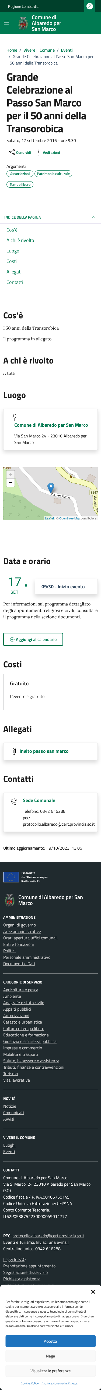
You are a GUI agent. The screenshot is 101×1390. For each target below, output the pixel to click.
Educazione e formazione (26, 1035)
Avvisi (8, 1119)
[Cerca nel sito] (86, 23)
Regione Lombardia (23, 6)
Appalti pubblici (17, 1009)
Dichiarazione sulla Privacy (59, 1383)
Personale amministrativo (26, 957)
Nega (50, 1356)
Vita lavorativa (16, 1080)
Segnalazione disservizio (25, 1272)
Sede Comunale (39, 800)
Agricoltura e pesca (20, 989)
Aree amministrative (22, 931)
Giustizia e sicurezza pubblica (30, 1041)
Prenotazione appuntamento (29, 1266)
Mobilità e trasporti (20, 1054)
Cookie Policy (30, 1383)
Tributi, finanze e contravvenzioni (33, 1067)
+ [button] (10, 474)
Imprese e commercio (22, 1048)
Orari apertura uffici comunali (30, 938)
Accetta (50, 1341)
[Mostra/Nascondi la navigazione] (6, 22)
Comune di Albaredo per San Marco (51, 425)
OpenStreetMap (69, 518)
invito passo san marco (44, 751)
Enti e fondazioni (18, 944)
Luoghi (9, 1145)
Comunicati (13, 1112)
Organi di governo (19, 925)
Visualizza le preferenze (50, 1371)
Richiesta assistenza (21, 1278)
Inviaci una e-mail (52, 1242)
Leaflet (49, 518)
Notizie (9, 1106)
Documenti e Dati (19, 963)
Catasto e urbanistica (22, 1022)
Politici (9, 950)
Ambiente (12, 996)
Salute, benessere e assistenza (31, 1060)
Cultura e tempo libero (23, 1028)
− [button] (10, 482)
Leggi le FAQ (14, 1259)
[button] (93, 1291)
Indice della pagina (22, 217)
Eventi (9, 1151)
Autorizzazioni (16, 1015)
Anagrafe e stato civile (23, 1002)
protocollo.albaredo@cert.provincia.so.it (48, 1235)
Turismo (10, 1073)
